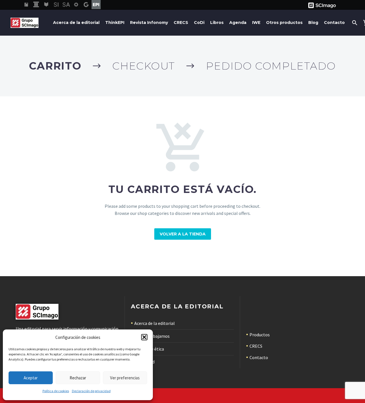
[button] (144, 337)
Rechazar (78, 377)
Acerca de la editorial (76, 22)
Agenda (237, 22)
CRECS (181, 22)
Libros (217, 22)
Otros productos (284, 22)
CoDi (199, 22)
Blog (313, 22)
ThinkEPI (114, 22)
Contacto (334, 22)
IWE (256, 22)
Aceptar (31, 377)
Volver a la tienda (183, 234)
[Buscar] (354, 22)
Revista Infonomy (149, 22)
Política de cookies (55, 391)
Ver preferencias (125, 377)
